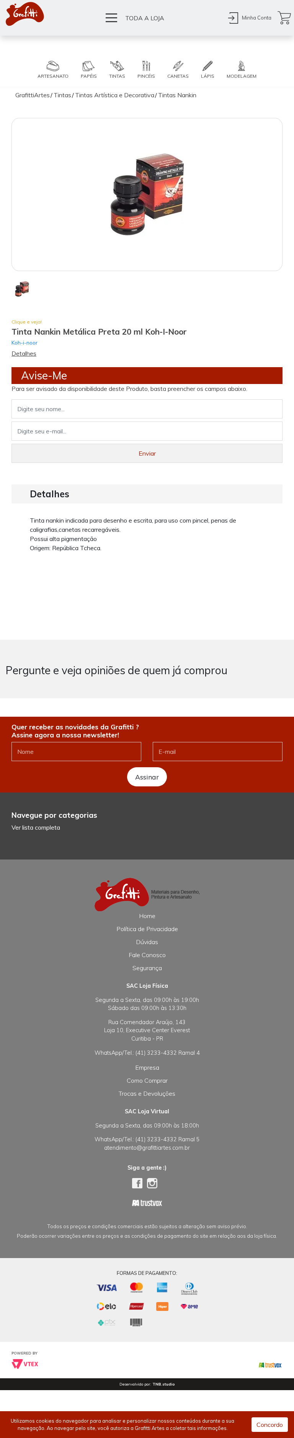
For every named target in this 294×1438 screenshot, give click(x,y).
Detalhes (23, 353)
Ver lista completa (35, 827)
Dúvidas (147, 942)
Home (147, 916)
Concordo (269, 1424)
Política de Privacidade (147, 929)
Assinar (147, 777)
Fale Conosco (147, 955)
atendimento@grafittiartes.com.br (147, 1147)
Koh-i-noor (24, 342)
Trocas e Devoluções (147, 1093)
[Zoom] (22, 288)
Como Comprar (147, 1080)
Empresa (147, 1067)
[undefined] (147, 194)
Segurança (147, 968)
